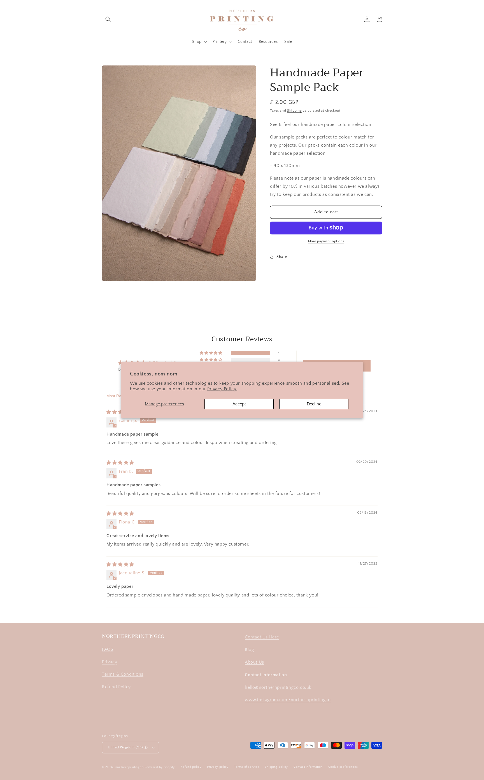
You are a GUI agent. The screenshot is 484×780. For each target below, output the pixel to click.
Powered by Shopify (160, 767)
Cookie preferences (343, 767)
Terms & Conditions (122, 674)
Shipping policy (276, 767)
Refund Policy (116, 686)
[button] (108, 19)
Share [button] (281, 257)
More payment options (326, 241)
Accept (239, 404)
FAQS (107, 649)
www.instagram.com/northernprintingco (288, 699)
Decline (314, 404)
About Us (254, 662)
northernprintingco (129, 767)
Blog (249, 649)
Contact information (308, 767)
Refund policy (190, 767)
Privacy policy (218, 767)
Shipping (294, 110)
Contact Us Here (262, 637)
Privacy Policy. (222, 388)
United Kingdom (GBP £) (128, 747)
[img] (120, 412)
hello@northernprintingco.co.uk (278, 687)
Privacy (109, 661)
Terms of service (246, 767)
